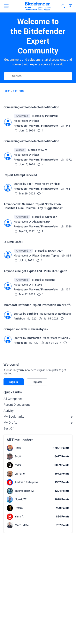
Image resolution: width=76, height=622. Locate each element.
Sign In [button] (13, 381)
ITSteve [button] (37, 284)
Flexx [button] (35, 120)
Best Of (9, 428)
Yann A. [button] (19, 516)
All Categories (13, 399)
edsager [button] (50, 279)
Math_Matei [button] (22, 525)
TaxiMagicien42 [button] (24, 490)
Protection (20, 342)
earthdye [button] (32, 313)
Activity (9, 411)
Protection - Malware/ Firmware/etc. (36, 125)
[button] (8, 122)
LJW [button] (44, 149)
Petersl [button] (19, 507)
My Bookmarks (38, 416)
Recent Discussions (17, 404)
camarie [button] (20, 473)
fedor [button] (18, 465)
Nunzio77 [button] (21, 499)
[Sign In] (70, 6)
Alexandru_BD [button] (41, 221)
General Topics (50, 255)
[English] (37, 6)
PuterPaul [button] (51, 115)
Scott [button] (18, 456)
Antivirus (19, 318)
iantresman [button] (34, 337)
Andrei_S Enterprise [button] (26, 482)
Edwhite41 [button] (64, 313)
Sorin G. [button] (66, 337)
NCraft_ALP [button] (55, 250)
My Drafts (38, 422)
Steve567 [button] (51, 216)
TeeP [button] (30, 183)
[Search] (63, 6)
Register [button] (37, 381)
